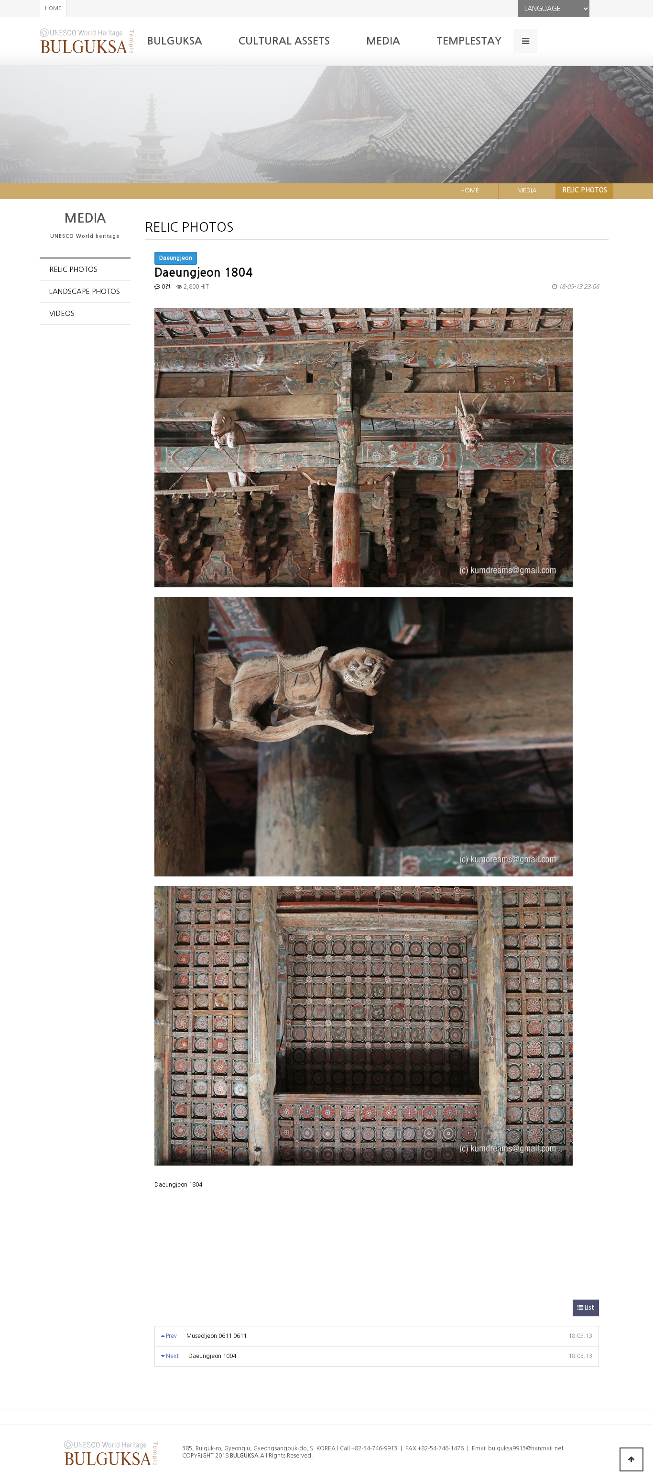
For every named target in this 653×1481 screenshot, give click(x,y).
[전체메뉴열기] (525, 41)
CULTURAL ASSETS (284, 41)
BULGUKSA (174, 41)
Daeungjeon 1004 (212, 1356)
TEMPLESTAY (468, 41)
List (588, 1308)
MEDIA (383, 41)
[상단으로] (631, 1459)
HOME (53, 8)
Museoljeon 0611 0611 (216, 1336)
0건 (165, 287)
